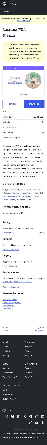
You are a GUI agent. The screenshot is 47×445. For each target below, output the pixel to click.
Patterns (29, 355)
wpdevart (11, 35)
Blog (4, 190)
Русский (17, 281)
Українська (27, 281)
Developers (8, 372)
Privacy (6, 355)
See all (41, 233)
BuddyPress (9, 399)
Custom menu (37, 190)
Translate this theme (11, 287)
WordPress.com (11, 385)
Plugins (28, 351)
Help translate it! (23, 20)
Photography (21, 196)
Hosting (6, 351)
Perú (10, 410)
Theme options (9, 200)
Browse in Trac (9, 306)
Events (28, 368)
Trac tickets (7, 309)
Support (6, 368)
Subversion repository (12, 302)
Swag (28, 377)
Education (7, 193)
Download (34, 104)
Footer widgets (33, 193)
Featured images (19, 193)
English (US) (8, 281)
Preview (12, 104)
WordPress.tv (10, 377)
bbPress (8, 394)
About (5, 342)
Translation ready (23, 200)
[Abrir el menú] (43, 4)
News (5, 346)
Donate (29, 372)
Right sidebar (33, 196)
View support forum (11, 249)
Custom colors (13, 190)
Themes (6, 11)
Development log (10, 299)
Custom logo (25, 190)
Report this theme (10, 266)
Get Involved (31, 364)
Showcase (29, 342)
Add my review (9, 233)
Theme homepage (10, 138)
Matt (6, 390)
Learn (5, 364)
